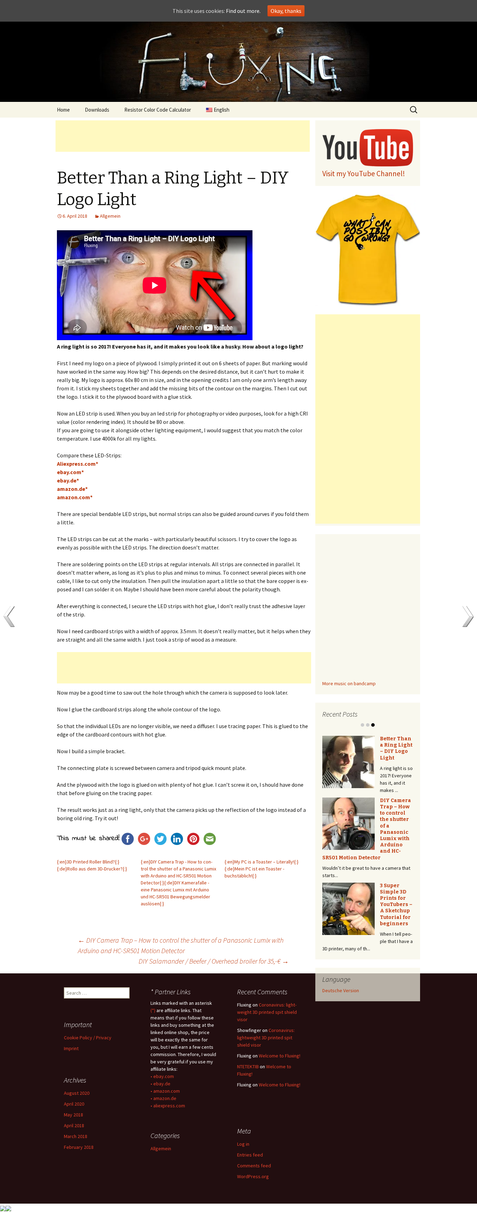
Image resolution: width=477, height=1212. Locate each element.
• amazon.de (163, 1098)
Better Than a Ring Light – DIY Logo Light (396, 748)
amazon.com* (75, 497)
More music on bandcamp (349, 683)
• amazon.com (165, 1091)
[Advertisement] (183, 136)
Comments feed (254, 1165)
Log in (243, 1144)
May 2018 (73, 1115)
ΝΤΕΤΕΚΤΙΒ (248, 1066)
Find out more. (243, 10)
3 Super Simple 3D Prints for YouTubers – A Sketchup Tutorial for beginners (396, 905)
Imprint (71, 1048)
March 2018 (75, 1136)
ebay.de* (68, 480)
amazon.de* (72, 488)
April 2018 (74, 1125)
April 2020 (74, 1104)
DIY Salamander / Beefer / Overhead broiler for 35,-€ (214, 961)
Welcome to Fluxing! (279, 1056)
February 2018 (79, 1147)
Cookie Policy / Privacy (87, 1037)
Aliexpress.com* (77, 463)
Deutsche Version (340, 990)
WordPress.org (253, 1176)
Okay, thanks (286, 10)
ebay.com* (70, 472)
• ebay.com (162, 1076)
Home (63, 109)
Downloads (97, 109)
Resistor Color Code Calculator (157, 109)
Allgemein (110, 216)
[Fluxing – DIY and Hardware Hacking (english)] (238, 62)
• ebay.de (160, 1083)
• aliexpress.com (168, 1105)
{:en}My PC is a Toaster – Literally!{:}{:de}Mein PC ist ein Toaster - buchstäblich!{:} (262, 869)
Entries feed (250, 1155)
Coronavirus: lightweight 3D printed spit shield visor (267, 1012)
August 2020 (76, 1093)
